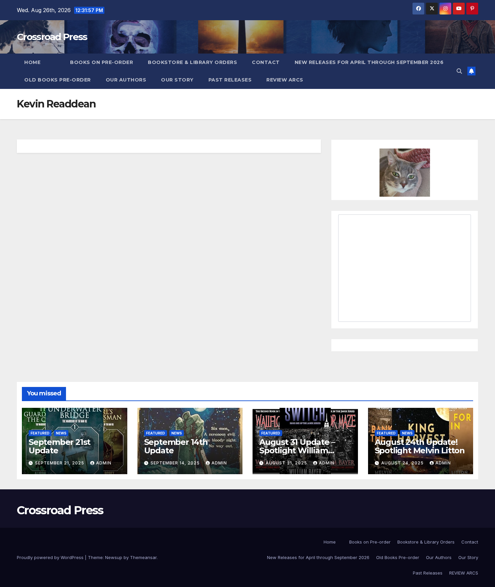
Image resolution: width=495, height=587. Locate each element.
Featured (40, 433)
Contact (266, 62)
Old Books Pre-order (57, 80)
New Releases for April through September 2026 (369, 62)
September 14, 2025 (176, 462)
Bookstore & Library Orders (192, 62)
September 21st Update (59, 446)
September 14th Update (176, 446)
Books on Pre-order (101, 62)
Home (32, 62)
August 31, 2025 (287, 462)
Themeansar (143, 557)
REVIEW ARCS (284, 80)
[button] (459, 71)
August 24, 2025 (403, 462)
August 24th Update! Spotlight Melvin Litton (420, 446)
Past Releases (230, 80)
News (61, 433)
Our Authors (126, 80)
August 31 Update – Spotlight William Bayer (297, 450)
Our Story (177, 80)
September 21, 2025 (60, 462)
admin (103, 462)
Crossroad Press (52, 36)
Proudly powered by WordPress (51, 557)
